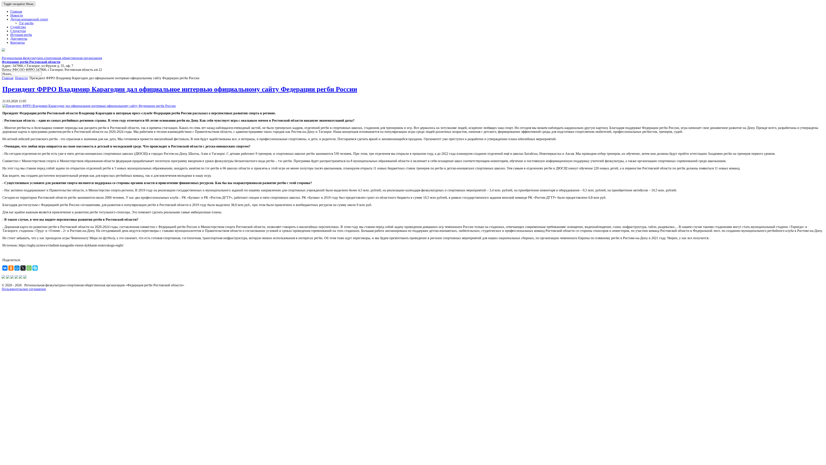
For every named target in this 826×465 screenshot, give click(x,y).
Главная (7, 78)
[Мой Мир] (17, 268)
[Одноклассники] (11, 268)
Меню (18, 4)
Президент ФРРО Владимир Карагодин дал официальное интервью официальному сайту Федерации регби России (179, 89)
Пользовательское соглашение (24, 289)
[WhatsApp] (29, 268)
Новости (21, 78)
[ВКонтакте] (5, 268)
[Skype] (35, 268)
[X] (23, 268)
